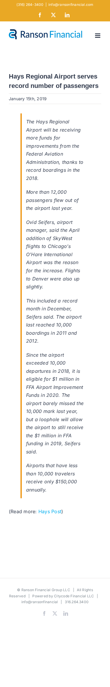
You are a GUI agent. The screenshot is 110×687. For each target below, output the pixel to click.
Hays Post (49, 511)
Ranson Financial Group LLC (45, 590)
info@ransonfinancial (39, 602)
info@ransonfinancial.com (71, 4)
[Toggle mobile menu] (98, 36)
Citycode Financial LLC (74, 596)
